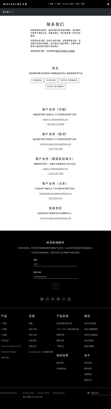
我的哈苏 (60, 340)
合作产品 (5, 357)
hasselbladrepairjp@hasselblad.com (55, 193)
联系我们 (88, 368)
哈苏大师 (33, 335)
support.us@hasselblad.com (55, 168)
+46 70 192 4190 (55, 148)
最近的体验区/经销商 (65, 51)
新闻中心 (88, 380)
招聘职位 (88, 374)
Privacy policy (43, 393)
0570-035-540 (55, 198)
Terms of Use (28, 393)
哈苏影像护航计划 (64, 323)
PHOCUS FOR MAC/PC (11, 346)
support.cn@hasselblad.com (55, 119)
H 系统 (4, 335)
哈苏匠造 (33, 340)
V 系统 (4, 329)
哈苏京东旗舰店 (91, 335)
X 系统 (4, 323)
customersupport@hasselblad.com (55, 144)
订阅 (55, 286)
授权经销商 (89, 346)
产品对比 (5, 340)
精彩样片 (60, 363)
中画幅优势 (61, 368)
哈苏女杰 (33, 346)
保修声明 (60, 335)
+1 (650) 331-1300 (55, 173)
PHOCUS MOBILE (9, 352)
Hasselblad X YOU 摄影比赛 (41, 352)
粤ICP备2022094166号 (33, 397)
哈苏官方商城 (90, 323)
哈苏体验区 (89, 340)
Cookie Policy (59, 393)
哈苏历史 (88, 363)
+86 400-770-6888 (55, 124)
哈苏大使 (33, 329)
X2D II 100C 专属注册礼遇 (68, 329)
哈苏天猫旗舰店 (91, 329)
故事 (31, 323)
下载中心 (60, 346)
